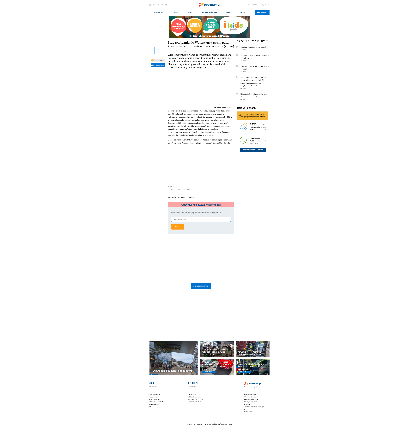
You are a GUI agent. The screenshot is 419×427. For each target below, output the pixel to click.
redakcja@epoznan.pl (194, 397)
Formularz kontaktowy (194, 402)
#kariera (172, 197)
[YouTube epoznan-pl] (166, 5)
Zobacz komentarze (200, 286)
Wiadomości (158, 12)
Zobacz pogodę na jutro (253, 150)
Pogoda (175, 12)
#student (182, 197)
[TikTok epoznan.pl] (158, 5)
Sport (190, 12)
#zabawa (192, 197)
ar (173, 187)
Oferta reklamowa (154, 394)
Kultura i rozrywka (209, 12)
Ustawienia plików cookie (156, 402)
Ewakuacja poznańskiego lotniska (253, 47)
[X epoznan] (162, 5)
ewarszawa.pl (207, 424)
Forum (242, 12)
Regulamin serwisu (154, 404)
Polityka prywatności (155, 399)
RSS (150, 406)
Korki (228, 12)
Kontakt (264, 12)
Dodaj (177, 227)
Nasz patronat (153, 397)
